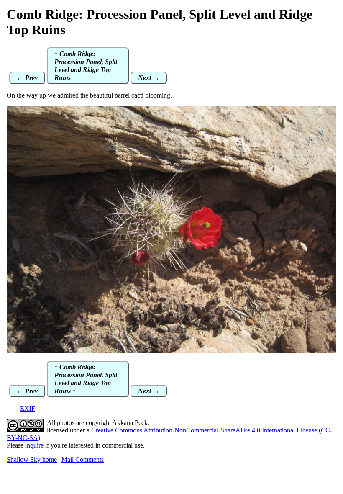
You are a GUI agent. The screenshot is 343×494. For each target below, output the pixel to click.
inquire (34, 445)
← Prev (27, 77)
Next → (148, 77)
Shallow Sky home (32, 459)
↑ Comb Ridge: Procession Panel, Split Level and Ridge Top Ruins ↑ (85, 66)
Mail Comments (82, 459)
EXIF (27, 408)
